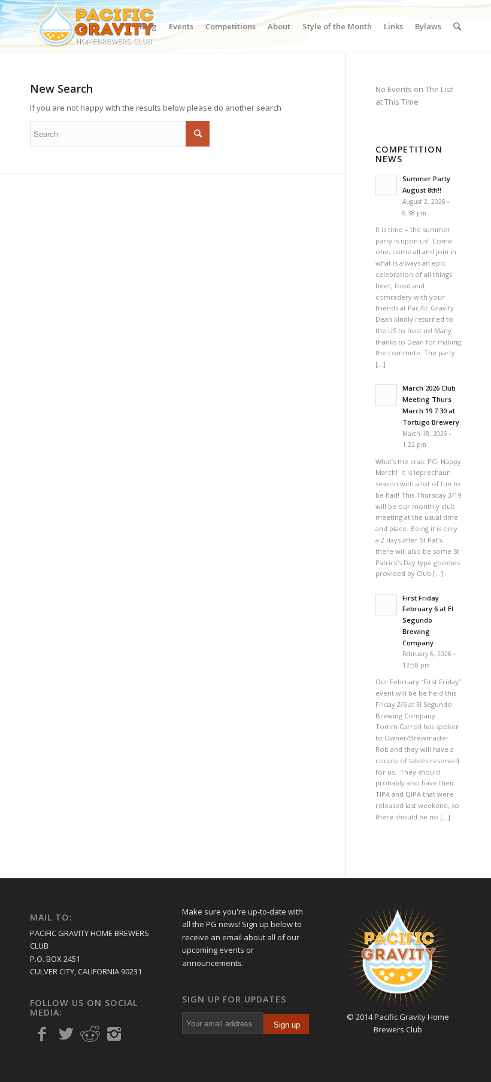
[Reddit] (90, 1034)
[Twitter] (66, 1034)
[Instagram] (114, 1034)
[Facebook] (42, 1034)
